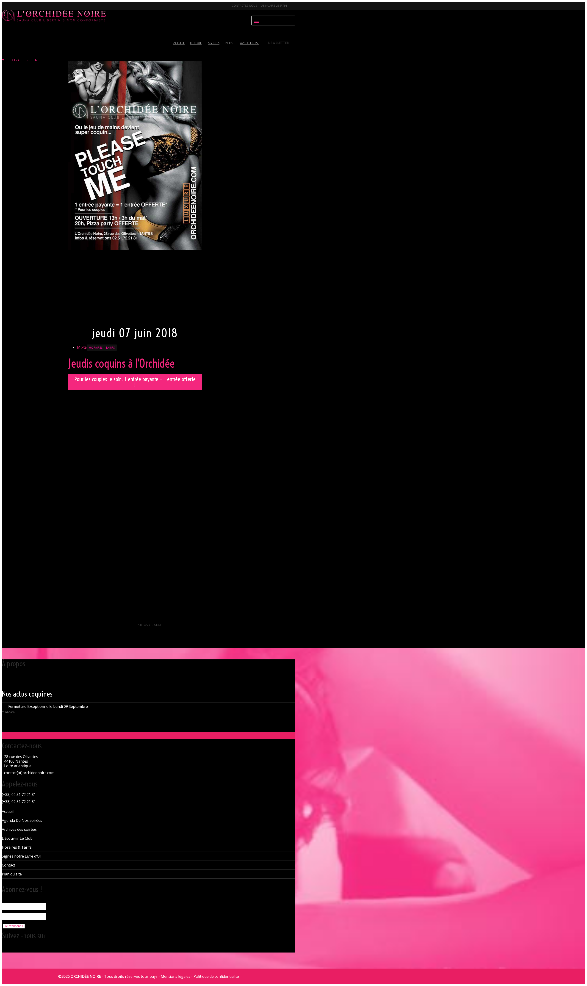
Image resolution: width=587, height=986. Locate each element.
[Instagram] (38, 8)
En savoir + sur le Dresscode (90, 318)
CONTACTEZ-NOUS (244, 6)
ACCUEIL (179, 43)
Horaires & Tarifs (17, 847)
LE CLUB (196, 43)
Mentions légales (175, 976)
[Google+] (22, 8)
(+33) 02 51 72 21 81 (19, 794)
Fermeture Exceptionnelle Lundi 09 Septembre (48, 706)
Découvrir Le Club (17, 838)
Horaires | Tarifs (102, 348)
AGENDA (213, 43)
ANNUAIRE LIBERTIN (274, 6)
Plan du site (12, 874)
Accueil (8, 811)
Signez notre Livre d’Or (21, 856)
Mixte (82, 347)
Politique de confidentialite (216, 976)
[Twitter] (6, 8)
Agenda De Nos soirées (22, 820)
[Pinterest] (30, 8)
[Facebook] (14, 8)
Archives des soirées (19, 829)
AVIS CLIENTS (249, 43)
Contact (8, 865)
